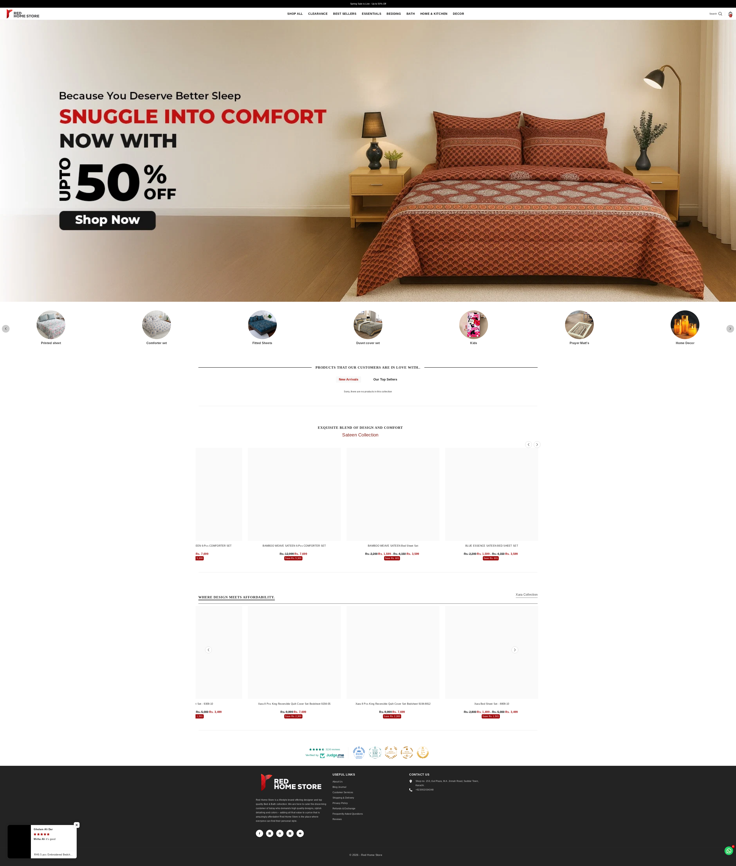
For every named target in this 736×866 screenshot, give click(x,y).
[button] (730, 329)
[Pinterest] (279, 833)
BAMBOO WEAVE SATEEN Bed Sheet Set (393, 545)
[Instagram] (269, 833)
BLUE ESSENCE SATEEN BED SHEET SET (491, 545)
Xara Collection (527, 594)
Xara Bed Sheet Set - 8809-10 (491, 703)
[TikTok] (290, 833)
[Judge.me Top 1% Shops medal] (423, 752)
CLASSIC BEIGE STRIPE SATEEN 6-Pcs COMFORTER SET (195, 545)
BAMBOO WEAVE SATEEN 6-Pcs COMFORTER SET (294, 545)
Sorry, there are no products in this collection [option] (368, 391)
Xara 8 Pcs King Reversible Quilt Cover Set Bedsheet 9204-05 (294, 703)
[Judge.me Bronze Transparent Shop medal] (407, 752)
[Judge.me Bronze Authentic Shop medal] (391, 752)
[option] (294, 505)
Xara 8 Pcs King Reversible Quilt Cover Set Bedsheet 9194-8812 (393, 703)
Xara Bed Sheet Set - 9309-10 (195, 703)
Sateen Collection (360, 434)
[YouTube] (300, 833)
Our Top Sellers (385, 379)
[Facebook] (259, 833)
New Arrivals (348, 379)
